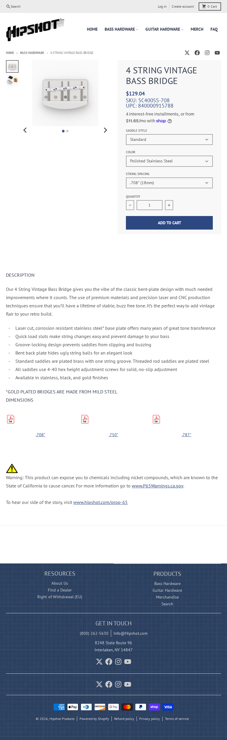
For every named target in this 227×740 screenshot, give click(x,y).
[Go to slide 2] (67, 131)
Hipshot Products (61, 718)
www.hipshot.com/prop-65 (100, 502)
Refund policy (124, 718)
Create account (183, 6)
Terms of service (177, 718)
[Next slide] (105, 130)
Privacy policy (149, 718)
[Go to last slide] (25, 130)
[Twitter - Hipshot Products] (187, 53)
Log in (162, 6)
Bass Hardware (32, 53)
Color (130, 152)
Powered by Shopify (94, 718)
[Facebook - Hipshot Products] (197, 53)
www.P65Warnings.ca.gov (157, 486)
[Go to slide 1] (63, 131)
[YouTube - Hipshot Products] (217, 53)
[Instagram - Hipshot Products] (207, 53)
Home (10, 53)
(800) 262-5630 (94, 633)
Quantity (133, 197)
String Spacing (138, 174)
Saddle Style (136, 130)
